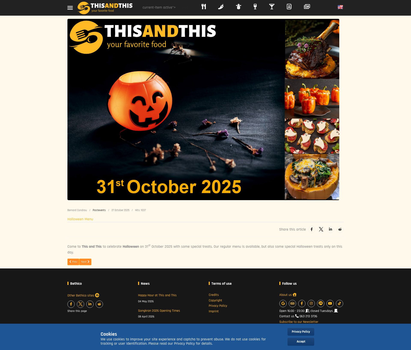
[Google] (283, 303)
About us (286, 295)
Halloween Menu (80, 219)
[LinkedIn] (330, 229)
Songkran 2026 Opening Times (159, 313)
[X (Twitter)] (80, 304)
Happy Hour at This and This (157, 298)
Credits (214, 295)
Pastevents (99, 210)
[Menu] (70, 7)
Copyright (215, 300)
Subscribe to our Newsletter (298, 322)
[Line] (320, 303)
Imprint (214, 311)
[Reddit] (340, 229)
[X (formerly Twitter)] (321, 229)
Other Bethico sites (81, 295)
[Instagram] (311, 303)
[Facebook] (311, 229)
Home (185, 8)
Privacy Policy (218, 306)
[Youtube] (330, 303)
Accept (301, 342)
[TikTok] (339, 303)
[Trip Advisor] (292, 303)
